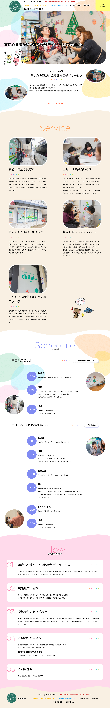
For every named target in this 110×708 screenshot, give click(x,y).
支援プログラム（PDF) (55, 103)
